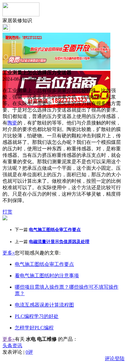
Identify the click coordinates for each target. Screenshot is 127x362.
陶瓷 (12, 122)
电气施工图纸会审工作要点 (44, 264)
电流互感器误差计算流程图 (44, 304)
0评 (29, 352)
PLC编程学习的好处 (37, 316)
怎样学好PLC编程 (34, 327)
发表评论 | (17, 352)
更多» (8, 252)
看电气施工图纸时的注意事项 (47, 275)
